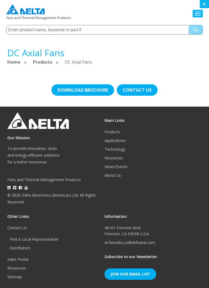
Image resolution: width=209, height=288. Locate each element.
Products (43, 62)
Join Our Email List (130, 274)
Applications (115, 140)
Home (14, 62)
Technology (114, 149)
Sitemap (14, 276)
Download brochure (82, 90)
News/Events (116, 166)
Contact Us (17, 227)
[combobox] (104, 30)
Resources (113, 157)
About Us (112, 175)
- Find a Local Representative (33, 239)
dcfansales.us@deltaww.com (129, 242)
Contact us (137, 90)
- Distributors (18, 247)
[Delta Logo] (25, 8)
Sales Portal (17, 259)
